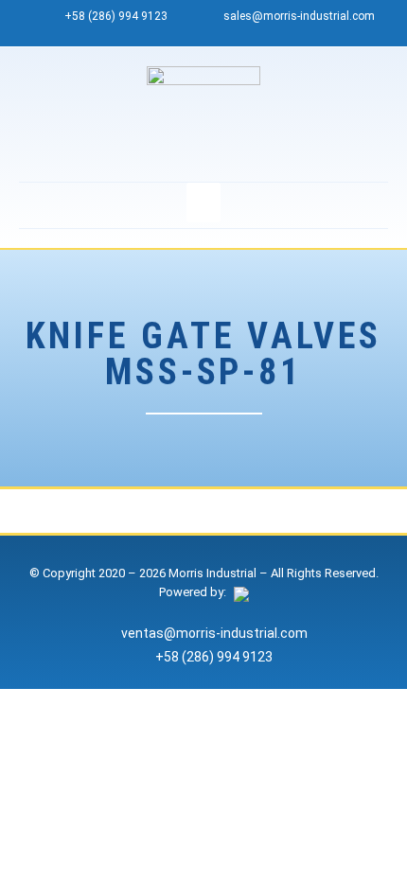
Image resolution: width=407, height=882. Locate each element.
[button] (203, 202)
